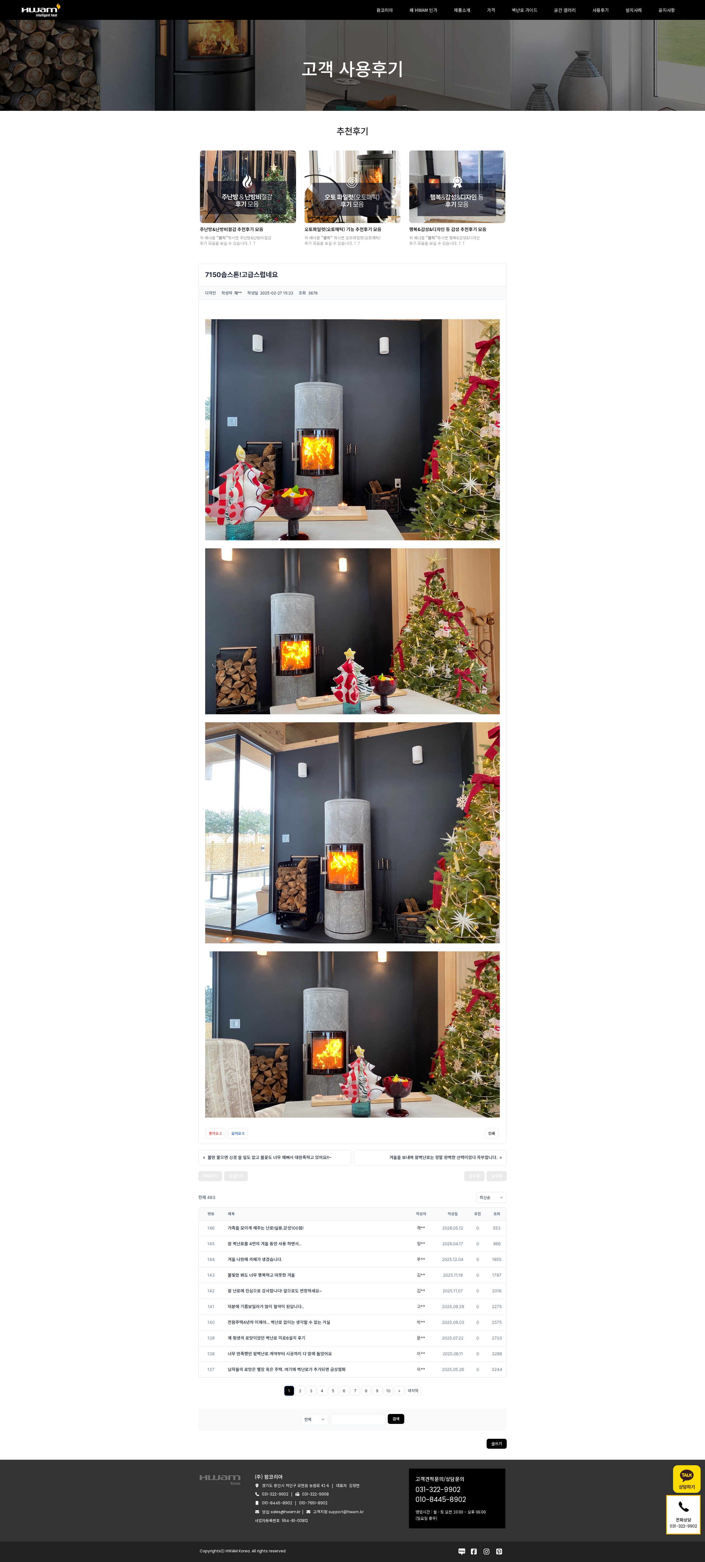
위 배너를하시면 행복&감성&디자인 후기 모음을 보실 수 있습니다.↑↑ (444, 240)
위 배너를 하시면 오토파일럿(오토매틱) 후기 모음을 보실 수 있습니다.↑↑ (343, 240)
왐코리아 (384, 10)
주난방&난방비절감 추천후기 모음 (231, 229)
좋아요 (215, 1133)
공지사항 (666, 10)
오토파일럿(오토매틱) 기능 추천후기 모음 (343, 229)
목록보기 (210, 1176)
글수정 (474, 1176)
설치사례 (633, 10)
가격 (491, 10)
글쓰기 (496, 1443)
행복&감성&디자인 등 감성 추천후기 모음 (447, 229)
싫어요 (237, 1133)
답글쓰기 (236, 1176)
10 (388, 1390)
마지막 (413, 1390)
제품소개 (462, 10)
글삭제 (496, 1176)
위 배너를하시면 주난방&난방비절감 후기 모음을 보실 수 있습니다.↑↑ (235, 240)
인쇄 (491, 1133)
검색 (396, 1418)
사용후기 (600, 10)
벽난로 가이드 (525, 10)
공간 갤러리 (565, 10)
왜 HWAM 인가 (423, 10)
